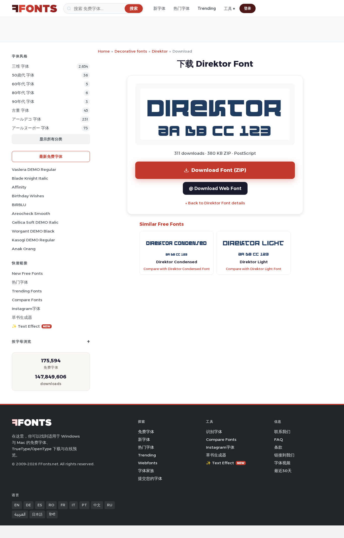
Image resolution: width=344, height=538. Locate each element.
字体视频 (282, 462)
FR (63, 505)
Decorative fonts (131, 51)
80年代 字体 (23, 92)
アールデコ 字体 (26, 119)
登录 (247, 8)
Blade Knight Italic (30, 178)
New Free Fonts (27, 273)
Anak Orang (24, 248)
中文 (96, 505)
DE (28, 505)
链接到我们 (284, 455)
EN (16, 505)
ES (40, 505)
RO (51, 505)
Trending (207, 8)
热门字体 (182, 8)
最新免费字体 (51, 156)
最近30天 (283, 470)
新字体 (159, 8)
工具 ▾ (229, 8)
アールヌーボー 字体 (30, 128)
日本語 (37, 514)
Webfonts (147, 462)
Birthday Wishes (28, 196)
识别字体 (214, 431)
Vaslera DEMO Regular (34, 169)
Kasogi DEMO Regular (33, 240)
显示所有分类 (51, 139)
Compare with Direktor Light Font (253, 269)
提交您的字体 (150, 478)
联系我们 (282, 431)
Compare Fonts (27, 299)
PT (84, 505)
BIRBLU (19, 204)
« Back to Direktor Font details (215, 203)
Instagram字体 (26, 308)
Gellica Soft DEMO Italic (35, 222)
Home (104, 51)
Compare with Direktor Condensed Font (177, 269)
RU (109, 505)
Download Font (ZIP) (218, 170)
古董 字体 (20, 110)
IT (73, 505)
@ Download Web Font (215, 188)
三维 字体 (20, 66)
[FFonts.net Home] (34, 9)
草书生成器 (22, 317)
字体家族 (146, 470)
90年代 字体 (23, 101)
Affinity (19, 187)
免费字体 (146, 431)
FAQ (278, 439)
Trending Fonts (27, 291)
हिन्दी (52, 514)
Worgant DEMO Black (33, 231)
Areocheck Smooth (31, 213)
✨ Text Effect (31, 326)
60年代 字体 (23, 84)
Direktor (160, 51)
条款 (278, 447)
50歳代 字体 (23, 75)
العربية (19, 514)
